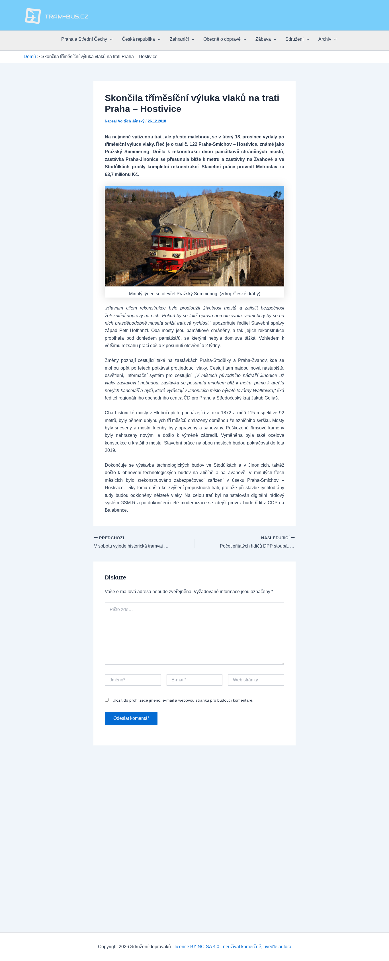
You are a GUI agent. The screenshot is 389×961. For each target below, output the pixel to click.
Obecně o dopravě (222, 39)
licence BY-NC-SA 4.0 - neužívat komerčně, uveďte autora (233, 946)
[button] (110, 39)
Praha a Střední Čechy (84, 39)
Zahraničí (179, 39)
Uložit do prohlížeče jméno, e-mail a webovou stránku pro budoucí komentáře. (182, 700)
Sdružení (294, 39)
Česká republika (138, 39)
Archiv (324, 39)
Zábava (263, 39)
